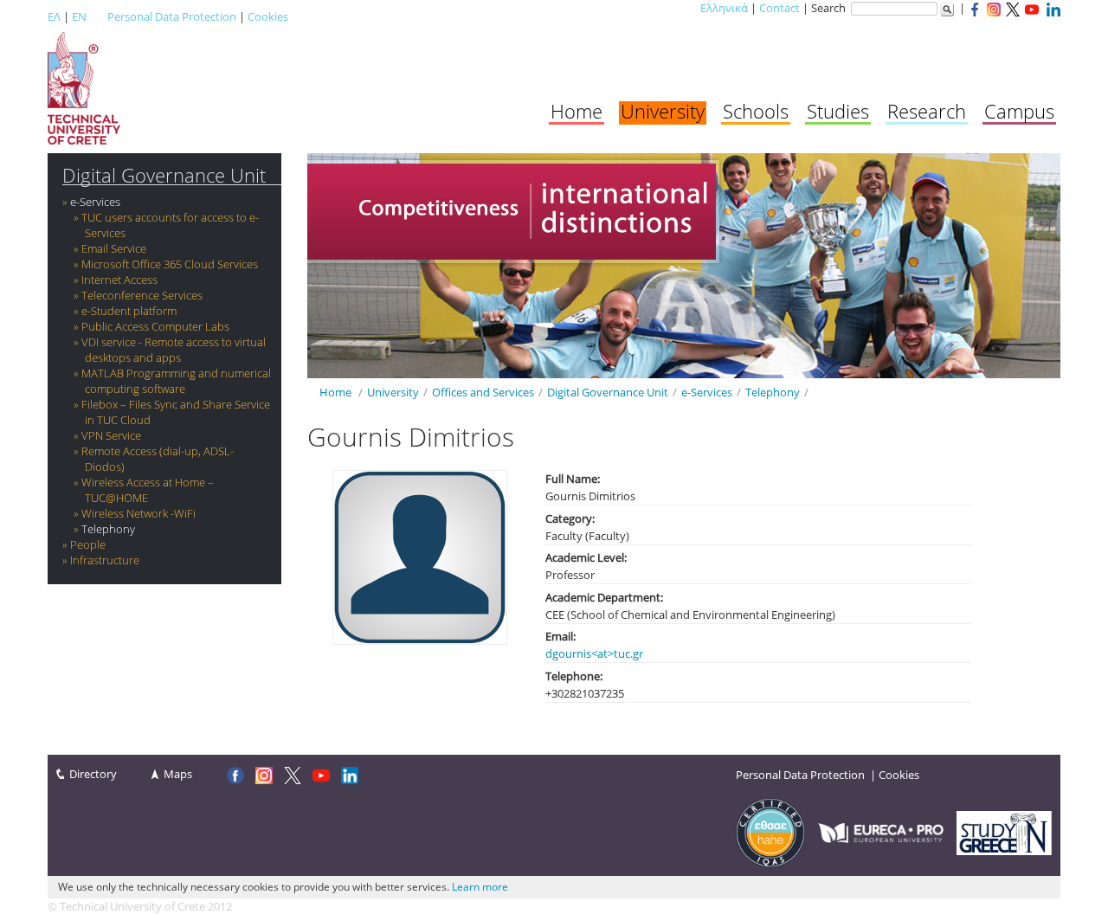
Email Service (113, 248)
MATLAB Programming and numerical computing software (176, 380)
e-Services (95, 201)
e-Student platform (129, 311)
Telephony (108, 529)
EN (79, 16)
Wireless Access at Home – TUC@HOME (147, 489)
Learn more (480, 886)
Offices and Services (483, 392)
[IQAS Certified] (770, 832)
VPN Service (111, 435)
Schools (756, 111)
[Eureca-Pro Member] (881, 832)
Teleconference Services (142, 295)
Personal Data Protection (171, 16)
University (663, 111)
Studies (838, 111)
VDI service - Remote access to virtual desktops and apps (173, 349)
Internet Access (119, 279)
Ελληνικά (724, 8)
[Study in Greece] (1004, 832)
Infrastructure (104, 560)
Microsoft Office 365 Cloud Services (169, 264)
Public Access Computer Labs (155, 326)
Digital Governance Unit (164, 175)
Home (576, 111)
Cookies (268, 16)
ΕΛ (54, 16)
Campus (1019, 111)
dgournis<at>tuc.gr (594, 653)
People (88, 544)
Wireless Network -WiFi (138, 513)
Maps (178, 774)
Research (926, 111)
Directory (93, 774)
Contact (779, 8)
